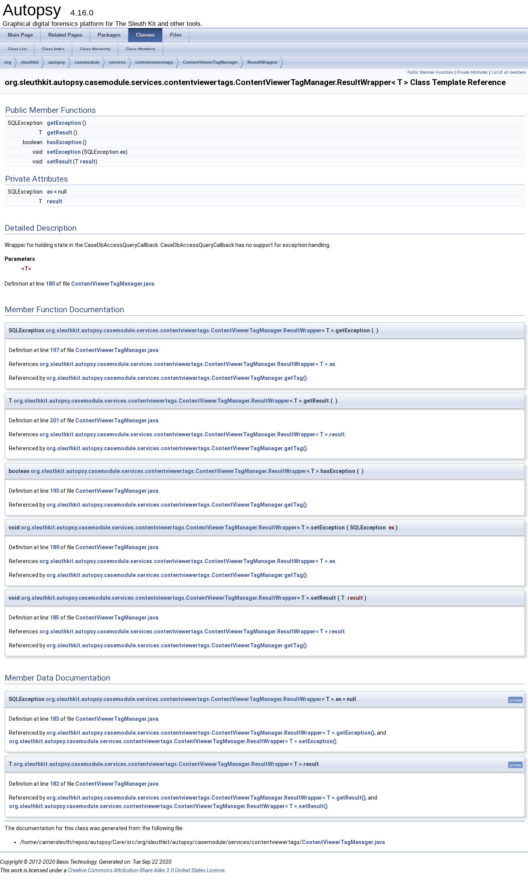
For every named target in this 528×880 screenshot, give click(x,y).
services (117, 62)
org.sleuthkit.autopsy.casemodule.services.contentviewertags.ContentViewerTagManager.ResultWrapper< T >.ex (187, 364)
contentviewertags (154, 62)
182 (54, 784)
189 (54, 547)
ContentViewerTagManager (210, 62)
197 (54, 350)
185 (54, 617)
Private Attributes (472, 72)
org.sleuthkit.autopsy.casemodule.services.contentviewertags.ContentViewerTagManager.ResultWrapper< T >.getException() (210, 733)
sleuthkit (30, 62)
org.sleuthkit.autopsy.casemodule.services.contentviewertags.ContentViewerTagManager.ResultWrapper (184, 330)
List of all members (508, 72)
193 (54, 491)
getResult (59, 132)
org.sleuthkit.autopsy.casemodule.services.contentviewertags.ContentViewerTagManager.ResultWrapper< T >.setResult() (168, 806)
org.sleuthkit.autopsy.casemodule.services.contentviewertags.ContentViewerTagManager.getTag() (176, 378)
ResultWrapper (262, 62)
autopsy (56, 62)
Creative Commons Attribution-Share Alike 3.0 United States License (146, 870)
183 (54, 719)
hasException (64, 142)
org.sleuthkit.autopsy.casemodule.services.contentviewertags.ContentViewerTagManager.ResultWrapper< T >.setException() (173, 741)
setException (64, 152)
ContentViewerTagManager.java (112, 284)
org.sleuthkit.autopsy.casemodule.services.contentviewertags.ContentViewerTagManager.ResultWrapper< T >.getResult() (206, 798)
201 (54, 420)
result (87, 161)
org (7, 62)
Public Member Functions (430, 72)
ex (123, 152)
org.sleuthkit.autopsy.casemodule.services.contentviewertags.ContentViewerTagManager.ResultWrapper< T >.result (192, 434)
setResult (59, 161)
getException (64, 123)
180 (50, 284)
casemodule (87, 62)
